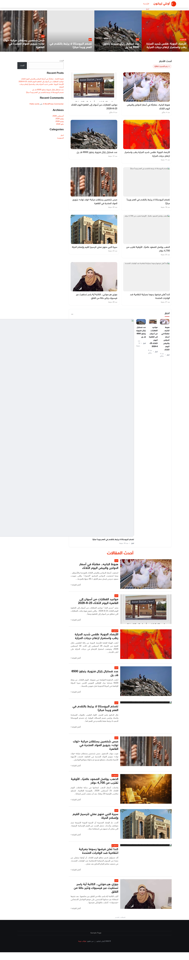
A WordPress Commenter (53, 104)
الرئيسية (146, 4)
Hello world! (34, 104)
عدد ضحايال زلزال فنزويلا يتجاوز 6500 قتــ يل (48, 90)
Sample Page (95, 933)
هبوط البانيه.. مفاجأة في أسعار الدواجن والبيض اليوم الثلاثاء (42, 79)
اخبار (147, 9)
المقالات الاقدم (120, 918)
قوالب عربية (82, 941)
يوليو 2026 (60, 119)
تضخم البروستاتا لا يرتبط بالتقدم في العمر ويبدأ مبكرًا (113, 540)
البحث (61, 61)
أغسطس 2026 (58, 116)
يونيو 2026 (60, 121)
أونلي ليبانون (162, 4)
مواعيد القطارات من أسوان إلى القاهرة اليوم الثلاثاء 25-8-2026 (153, 337)
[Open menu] (173, 3)
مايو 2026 (60, 124)
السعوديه (60, 138)
